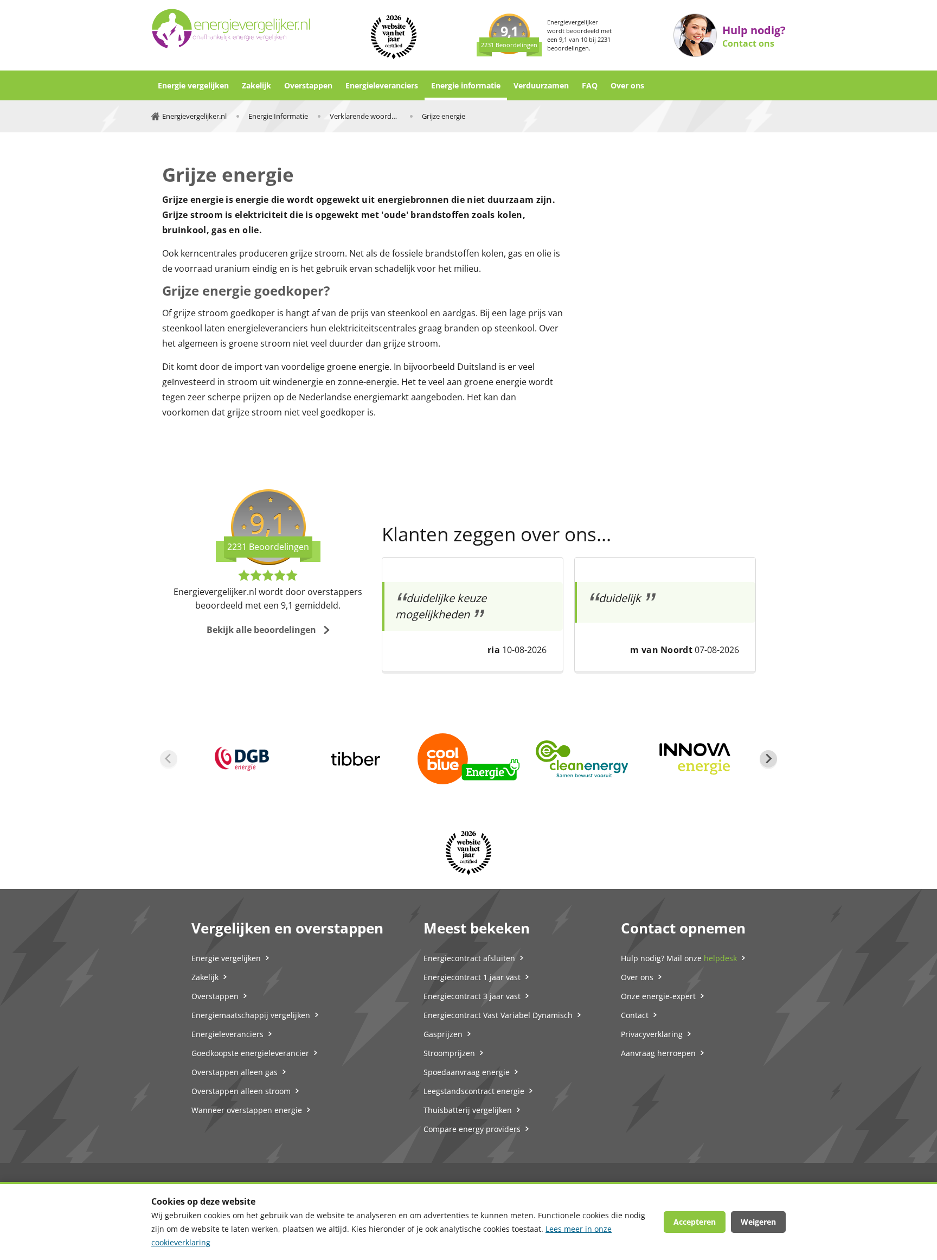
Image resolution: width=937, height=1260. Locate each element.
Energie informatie (465, 85)
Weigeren (758, 1222)
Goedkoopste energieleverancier (250, 1053)
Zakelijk (256, 85)
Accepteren (694, 1222)
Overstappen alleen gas (234, 1072)
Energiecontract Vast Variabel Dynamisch (498, 1015)
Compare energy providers (472, 1129)
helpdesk (720, 958)
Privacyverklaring (652, 1034)
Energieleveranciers (381, 85)
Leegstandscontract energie (473, 1091)
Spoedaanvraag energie (466, 1072)
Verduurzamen (541, 85)
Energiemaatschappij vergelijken (250, 1015)
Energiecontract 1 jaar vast (472, 977)
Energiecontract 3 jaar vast (472, 996)
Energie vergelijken (193, 85)
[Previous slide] (168, 758)
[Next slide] (768, 758)
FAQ (590, 85)
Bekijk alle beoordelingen (261, 630)
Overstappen (308, 85)
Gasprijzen (443, 1034)
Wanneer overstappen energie (246, 1110)
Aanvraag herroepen (658, 1053)
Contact (635, 1015)
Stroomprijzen (449, 1053)
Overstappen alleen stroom (241, 1091)
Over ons (627, 85)
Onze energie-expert (658, 996)
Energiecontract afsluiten (469, 958)
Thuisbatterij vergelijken (467, 1110)
